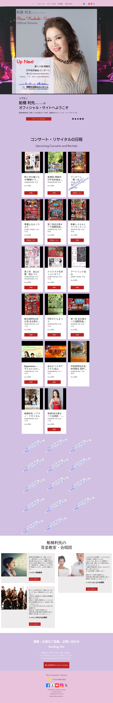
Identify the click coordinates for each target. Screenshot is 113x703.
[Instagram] (80, 119)
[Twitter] (94, 4)
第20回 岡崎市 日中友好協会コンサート (55, 178)
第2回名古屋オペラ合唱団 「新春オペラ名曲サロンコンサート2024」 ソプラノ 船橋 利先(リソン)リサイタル (55, 414)
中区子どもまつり (55, 320)
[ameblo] (75, 119)
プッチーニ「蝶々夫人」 (77, 178)
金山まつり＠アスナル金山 (55, 367)
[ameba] (86, 4)
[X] (66, 685)
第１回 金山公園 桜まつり (31, 272)
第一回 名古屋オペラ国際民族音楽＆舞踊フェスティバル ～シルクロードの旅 (78, 320)
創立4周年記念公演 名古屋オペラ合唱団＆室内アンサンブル (32, 320)
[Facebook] (84, 4)
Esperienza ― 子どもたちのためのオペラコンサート (32, 367)
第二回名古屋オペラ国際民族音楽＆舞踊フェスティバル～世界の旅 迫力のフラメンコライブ (55, 225)
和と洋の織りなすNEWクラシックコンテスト (32, 178)
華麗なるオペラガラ (32, 225)
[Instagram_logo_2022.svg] (91, 4)
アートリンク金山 (78, 272)
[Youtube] (89, 4)
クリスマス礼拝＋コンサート (55, 272)
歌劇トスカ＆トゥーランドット (78, 225)
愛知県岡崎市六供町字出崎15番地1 (38, 89)
